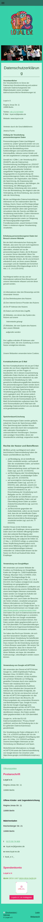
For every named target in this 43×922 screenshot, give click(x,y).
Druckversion (11, 912)
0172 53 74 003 (13, 841)
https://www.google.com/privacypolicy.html (19, 610)
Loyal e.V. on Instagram (21, 897)
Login (37, 912)
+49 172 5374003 (16, 112)
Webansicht (35, 917)
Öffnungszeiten (10, 768)
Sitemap (6, 915)
